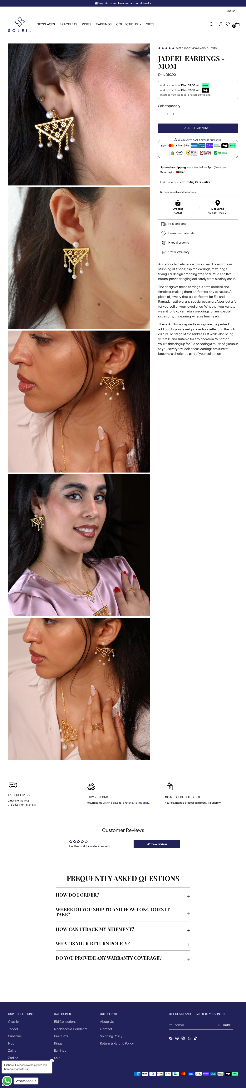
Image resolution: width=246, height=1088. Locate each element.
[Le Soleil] (19, 24)
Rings (58, 1043)
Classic (13, 1022)
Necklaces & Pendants (70, 1029)
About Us (107, 1022)
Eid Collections (65, 1022)
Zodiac (13, 1058)
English (231, 10)
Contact (106, 1029)
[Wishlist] (228, 24)
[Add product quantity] (161, 114)
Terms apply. (142, 802)
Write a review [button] (156, 844)
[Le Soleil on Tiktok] (196, 1039)
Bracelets (61, 1036)
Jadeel (13, 1029)
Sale (57, 1058)
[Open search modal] (211, 24)
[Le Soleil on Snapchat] (189, 1039)
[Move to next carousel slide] (234, 988)
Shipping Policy (111, 1036)
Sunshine (15, 1036)
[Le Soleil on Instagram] (183, 1039)
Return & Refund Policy (117, 1043)
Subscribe (225, 1024)
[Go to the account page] (220, 24)
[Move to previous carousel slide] (226, 989)
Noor (12, 1043)
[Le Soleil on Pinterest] (177, 1039)
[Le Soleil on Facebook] (171, 1039)
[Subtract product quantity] (173, 114)
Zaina (12, 1050)
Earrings (60, 1050)
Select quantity (169, 106)
